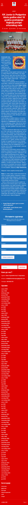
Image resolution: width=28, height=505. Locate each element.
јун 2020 (3, 430)
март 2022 (4, 388)
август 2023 (4, 353)
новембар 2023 (5, 347)
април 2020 (4, 434)
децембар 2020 (5, 418)
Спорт (14, 11)
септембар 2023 (5, 351)
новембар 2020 (5, 420)
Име (2, 237)
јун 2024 (3, 333)
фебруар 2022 (5, 390)
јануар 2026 (4, 295)
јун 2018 (3, 479)
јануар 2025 (4, 319)
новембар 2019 (5, 444)
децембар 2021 (5, 394)
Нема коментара (22, 28)
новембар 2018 (5, 469)
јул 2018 (3, 477)
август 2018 (4, 475)
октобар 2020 (5, 422)
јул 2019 (3, 452)
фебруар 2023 (5, 366)
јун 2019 (3, 454)
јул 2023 (3, 355)
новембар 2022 (5, 372)
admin (6, 28)
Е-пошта (3, 243)
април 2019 (4, 459)
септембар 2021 (5, 400)
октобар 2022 (5, 374)
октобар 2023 (5, 349)
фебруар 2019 (5, 463)
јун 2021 (3, 406)
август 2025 (4, 305)
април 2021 (4, 410)
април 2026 (4, 289)
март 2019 (4, 461)
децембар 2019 (5, 442)
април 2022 (4, 386)
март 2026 (4, 291)
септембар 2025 (5, 303)
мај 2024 (3, 335)
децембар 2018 (5, 467)
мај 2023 (3, 359)
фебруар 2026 (5, 293)
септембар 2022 (5, 376)
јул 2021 (3, 404)
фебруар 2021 (5, 414)
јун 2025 (3, 309)
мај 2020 (3, 432)
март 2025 (4, 315)
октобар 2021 (5, 398)
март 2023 (4, 364)
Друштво (3, 488)
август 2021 (4, 402)
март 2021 (4, 412)
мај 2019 (3, 457)
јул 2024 (3, 331)
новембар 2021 (5, 396)
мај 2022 (3, 384)
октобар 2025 (5, 301)
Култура (3, 490)
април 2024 (4, 337)
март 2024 (4, 339)
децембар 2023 (5, 345)
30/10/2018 (13, 28)
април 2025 (4, 313)
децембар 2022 (5, 370)
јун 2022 (3, 382)
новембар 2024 (5, 323)
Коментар (3, 224)
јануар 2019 (4, 465)
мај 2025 (3, 311)
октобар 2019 (5, 446)
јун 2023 (3, 357)
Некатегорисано (5, 492)
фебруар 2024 (5, 341)
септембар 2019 (5, 448)
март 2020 (4, 436)
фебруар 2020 (5, 438)
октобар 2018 (5, 471)
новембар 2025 (5, 299)
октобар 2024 (5, 325)
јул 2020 (3, 428)
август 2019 (4, 450)
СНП (2, 494)
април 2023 (4, 361)
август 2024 (4, 329)
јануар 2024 (4, 343)
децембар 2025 (5, 297)
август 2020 (4, 426)
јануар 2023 (4, 368)
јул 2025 (3, 307)
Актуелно (4, 486)
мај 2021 (3, 408)
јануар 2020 (4, 440)
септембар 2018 (5, 473)
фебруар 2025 (5, 317)
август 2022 (4, 378)
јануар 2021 (4, 416)
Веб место (3, 249)
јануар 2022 (4, 392)
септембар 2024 (5, 327)
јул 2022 (3, 380)
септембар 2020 (5, 424)
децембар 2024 (5, 321)
